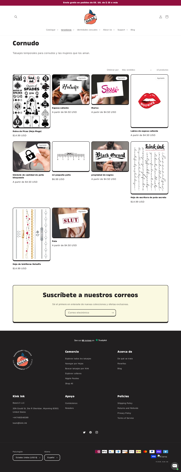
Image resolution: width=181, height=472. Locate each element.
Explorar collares (73, 373)
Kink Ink (165, 462)
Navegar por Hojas (74, 363)
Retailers (69, 408)
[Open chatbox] (175, 466)
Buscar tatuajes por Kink (77, 368)
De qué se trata (125, 358)
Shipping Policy (125, 403)
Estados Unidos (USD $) (26, 457)
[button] (16, 17)
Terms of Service (126, 418)
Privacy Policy (124, 413)
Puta (54, 241)
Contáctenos (71, 403)
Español (50, 457)
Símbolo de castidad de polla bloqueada (28, 176)
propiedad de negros (102, 175)
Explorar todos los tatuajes (78, 358)
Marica (94, 108)
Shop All (69, 383)
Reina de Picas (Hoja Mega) (27, 131)
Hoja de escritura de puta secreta (148, 197)
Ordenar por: (113, 70)
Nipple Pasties (72, 378)
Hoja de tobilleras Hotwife (27, 264)
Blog (120, 368)
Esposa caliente (60, 108)
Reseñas (122, 363)
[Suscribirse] (112, 312)
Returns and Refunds (128, 408)
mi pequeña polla (61, 175)
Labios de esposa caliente (144, 131)
